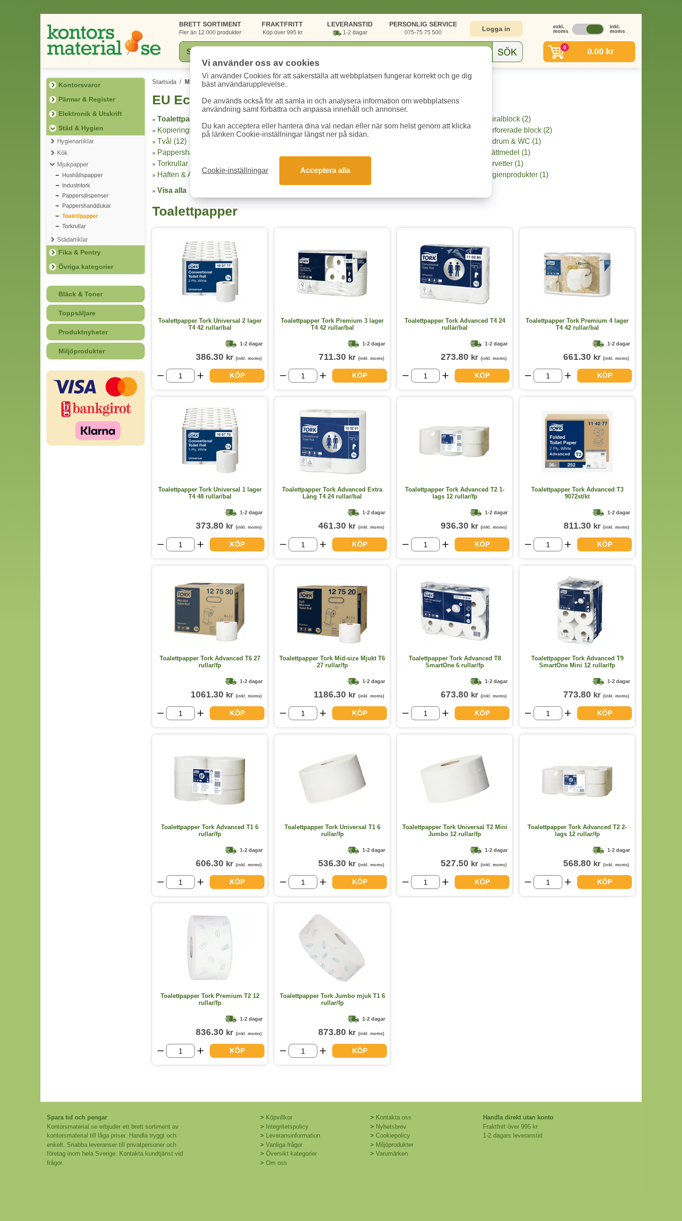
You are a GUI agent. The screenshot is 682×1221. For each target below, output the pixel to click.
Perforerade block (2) (517, 130)
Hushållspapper (82, 175)
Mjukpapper (72, 164)
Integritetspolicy (287, 1126)
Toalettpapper (80, 216)
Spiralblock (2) (507, 119)
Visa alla (172, 190)
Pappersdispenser (85, 195)
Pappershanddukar (86, 206)
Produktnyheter (83, 332)
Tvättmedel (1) (506, 152)
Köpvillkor (279, 1117)
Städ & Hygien (80, 128)
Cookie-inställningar (235, 170)
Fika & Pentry (79, 252)
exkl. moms (558, 29)
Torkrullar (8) (178, 163)
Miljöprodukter (81, 351)
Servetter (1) (503, 163)
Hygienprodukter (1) (515, 175)
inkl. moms (615, 29)
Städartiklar (72, 239)
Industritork (76, 185)
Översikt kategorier (291, 1153)
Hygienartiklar (75, 141)
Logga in (496, 28)
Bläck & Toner (80, 294)
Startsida (164, 81)
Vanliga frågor (284, 1144)
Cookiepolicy (393, 1135)
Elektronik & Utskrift (90, 113)
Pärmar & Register (86, 99)
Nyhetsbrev (391, 1126)
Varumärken (392, 1153)
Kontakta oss (394, 1117)
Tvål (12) (172, 141)
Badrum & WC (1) (512, 141)
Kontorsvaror (79, 85)
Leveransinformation (293, 1135)
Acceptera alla (325, 170)
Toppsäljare (77, 313)
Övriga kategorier (85, 266)
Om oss (276, 1162)
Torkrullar (74, 226)
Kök (62, 152)
